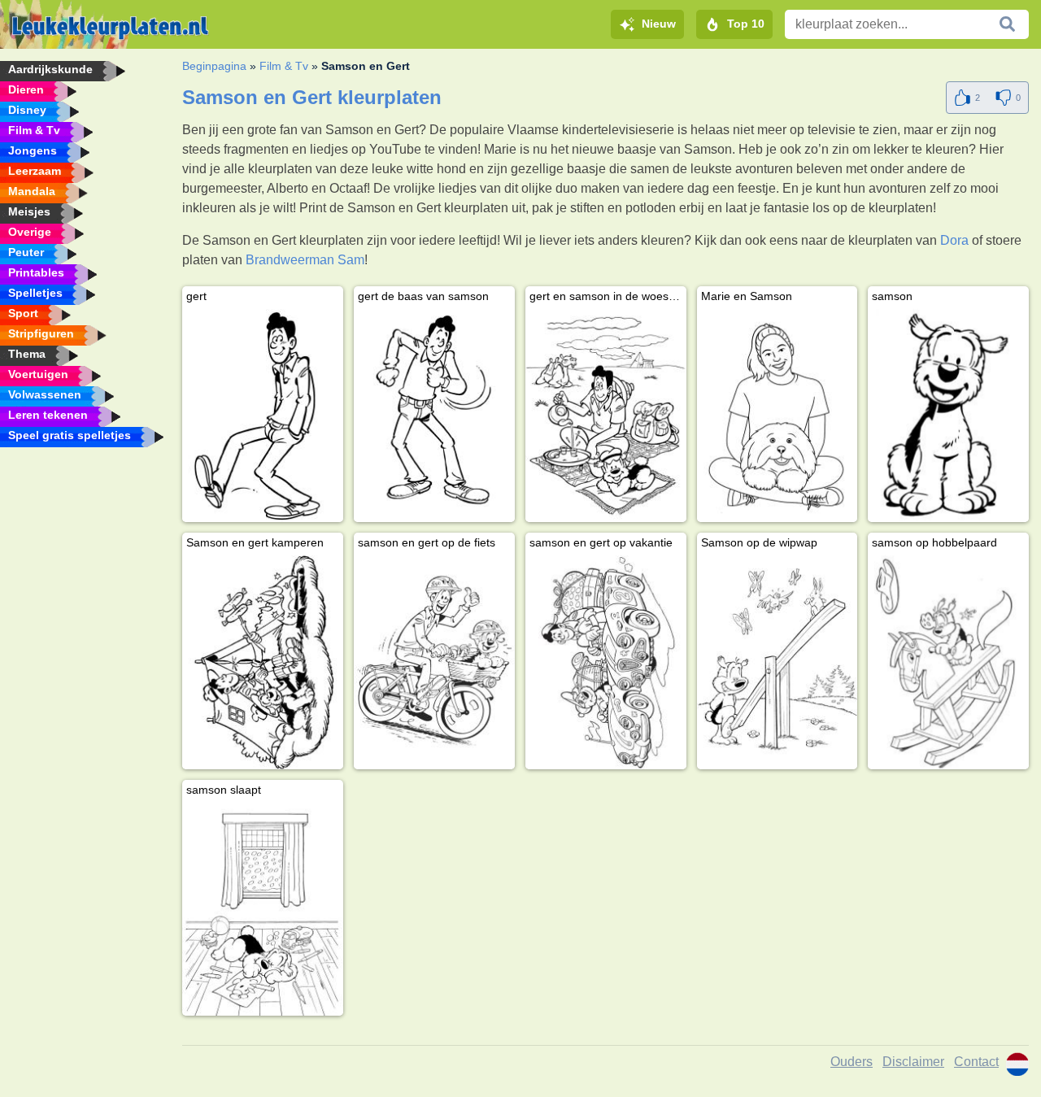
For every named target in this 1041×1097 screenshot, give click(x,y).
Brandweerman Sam (305, 260)
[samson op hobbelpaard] (948, 661)
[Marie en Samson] (777, 415)
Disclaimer (913, 1062)
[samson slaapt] (262, 909)
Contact (976, 1062)
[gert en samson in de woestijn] (605, 415)
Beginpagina (214, 65)
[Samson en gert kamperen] (262, 661)
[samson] (948, 415)
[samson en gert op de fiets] (434, 661)
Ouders (851, 1062)
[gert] (262, 415)
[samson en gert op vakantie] (605, 661)
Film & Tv (283, 65)
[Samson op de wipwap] (777, 661)
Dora (954, 240)
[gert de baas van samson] (434, 415)
